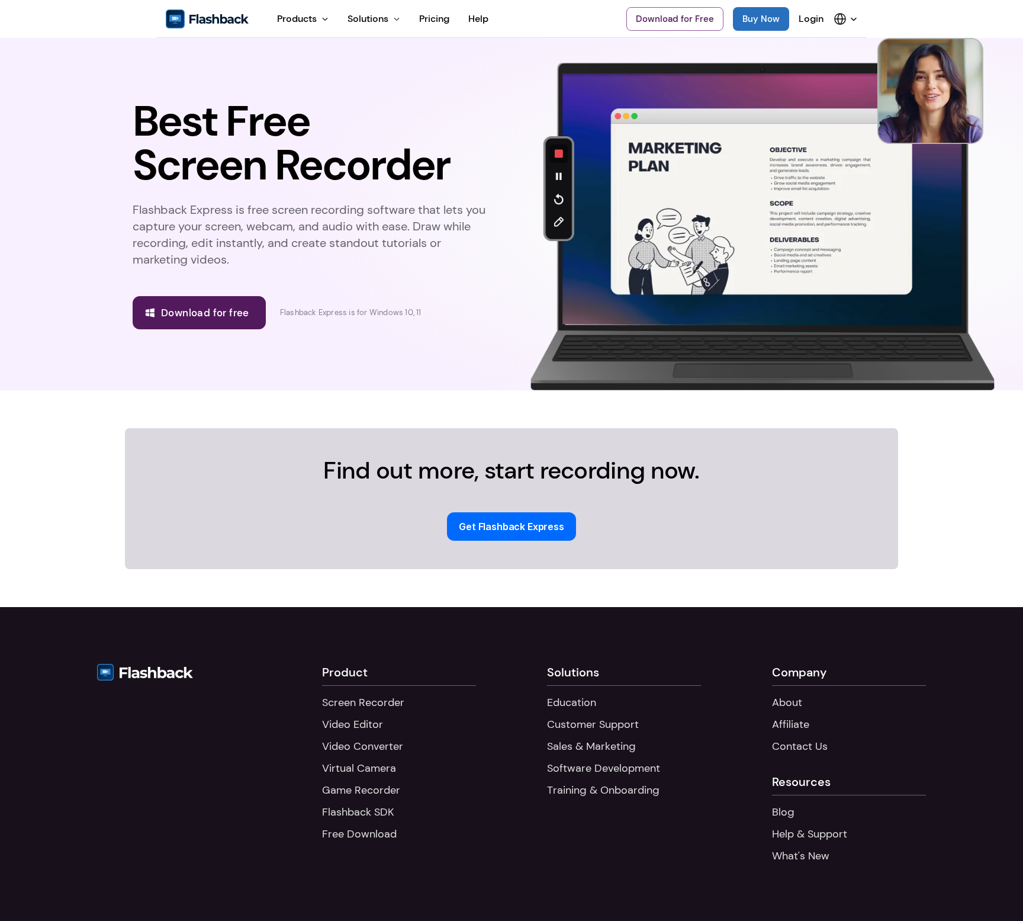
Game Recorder (361, 790)
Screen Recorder (363, 702)
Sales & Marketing (591, 746)
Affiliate (790, 724)
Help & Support (809, 834)
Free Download (359, 834)
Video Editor (352, 724)
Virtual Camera (359, 768)
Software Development (603, 768)
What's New (800, 856)
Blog (783, 812)
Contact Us (800, 746)
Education (571, 702)
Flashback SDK (358, 812)
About (787, 702)
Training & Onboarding (603, 790)
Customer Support (593, 724)
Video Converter (362, 746)
